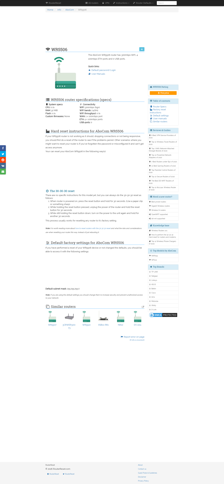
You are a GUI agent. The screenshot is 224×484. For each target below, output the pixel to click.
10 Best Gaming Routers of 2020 (163, 166)
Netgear (154, 276)
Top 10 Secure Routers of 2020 (163, 177)
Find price (164, 93)
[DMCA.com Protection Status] (163, 314)
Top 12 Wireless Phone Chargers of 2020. (162, 242)
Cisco (153, 293)
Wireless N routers (158, 210)
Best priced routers (158, 202)
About (140, 465)
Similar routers (159, 121)
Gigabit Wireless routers (160, 206)
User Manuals (98, 74)
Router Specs (159, 106)
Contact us (142, 469)
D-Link (153, 310)
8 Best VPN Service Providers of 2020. (162, 136)
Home (50, 10)
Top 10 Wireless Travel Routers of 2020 (163, 143)
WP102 (154, 260)
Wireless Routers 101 (159, 231)
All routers (93, 3)
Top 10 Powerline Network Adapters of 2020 (160, 156)
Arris (153, 297)
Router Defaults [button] (143, 3)
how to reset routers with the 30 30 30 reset (92, 228)
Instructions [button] (122, 3)
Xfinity (153, 305)
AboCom (69, 10)
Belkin (153, 289)
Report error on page (133, 338)
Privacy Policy (143, 481)
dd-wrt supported (158, 219)
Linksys (154, 280)
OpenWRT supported (159, 214)
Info (59, 10)
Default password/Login (103, 70)
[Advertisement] (95, 31)
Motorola (154, 301)
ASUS (153, 284)
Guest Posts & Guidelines (147, 473)
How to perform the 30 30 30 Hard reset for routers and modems (162, 236)
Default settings (160, 115)
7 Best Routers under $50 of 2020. (164, 162)
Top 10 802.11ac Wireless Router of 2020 (162, 188)
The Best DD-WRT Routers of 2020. (161, 182)
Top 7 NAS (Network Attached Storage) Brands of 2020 (161, 149)
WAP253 (154, 256)
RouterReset (54, 3)
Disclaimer (142, 477)
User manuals (159, 118)
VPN (107, 3)
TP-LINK (154, 272)
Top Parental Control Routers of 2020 (162, 171)
